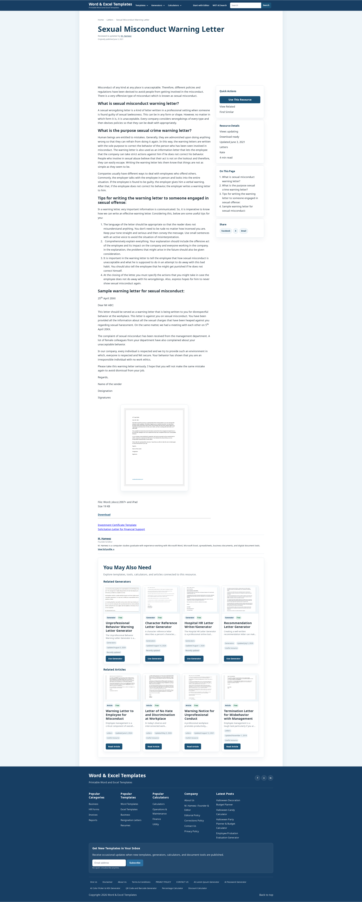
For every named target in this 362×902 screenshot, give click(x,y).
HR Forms (94, 809)
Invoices (93, 814)
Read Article (114, 746)
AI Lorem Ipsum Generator (206, 882)
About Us (189, 800)
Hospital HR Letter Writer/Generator (199, 625)
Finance (157, 819)
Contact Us (190, 825)
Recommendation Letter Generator (238, 625)
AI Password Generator (235, 882)
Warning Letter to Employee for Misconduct (120, 715)
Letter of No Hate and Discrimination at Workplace (160, 715)
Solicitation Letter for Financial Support (121, 529)
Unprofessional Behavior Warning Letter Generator (120, 627)
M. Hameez (126, 36)
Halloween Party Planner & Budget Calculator (225, 823)
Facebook (225, 230)
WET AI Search (220, 5)
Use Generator (115, 658)
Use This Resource (240, 99)
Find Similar (227, 112)
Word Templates (129, 804)
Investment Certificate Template (117, 525)
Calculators (159, 804)
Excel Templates (129, 809)
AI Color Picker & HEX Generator (105, 888)
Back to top (266, 894)
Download (104, 514)
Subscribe (134, 863)
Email (243, 230)
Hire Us (93, 882)
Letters (110, 19)
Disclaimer (108, 882)
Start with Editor (201, 5)
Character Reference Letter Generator (161, 625)
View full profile (106, 549)
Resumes (125, 825)
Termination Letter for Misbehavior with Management (239, 715)
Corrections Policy (194, 820)
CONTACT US (182, 882)
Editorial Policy (192, 815)
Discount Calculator (197, 888)
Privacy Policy (191, 831)
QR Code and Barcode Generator (141, 888)
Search (266, 5)
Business (93, 804)
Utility (156, 824)
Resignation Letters (131, 820)
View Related (227, 106)
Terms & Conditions (141, 882)
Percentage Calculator (172, 888)
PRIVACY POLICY (163, 882)
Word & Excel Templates (110, 4)
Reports (93, 820)
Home (101, 19)
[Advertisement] (181, 63)
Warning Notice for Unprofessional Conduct (199, 715)
